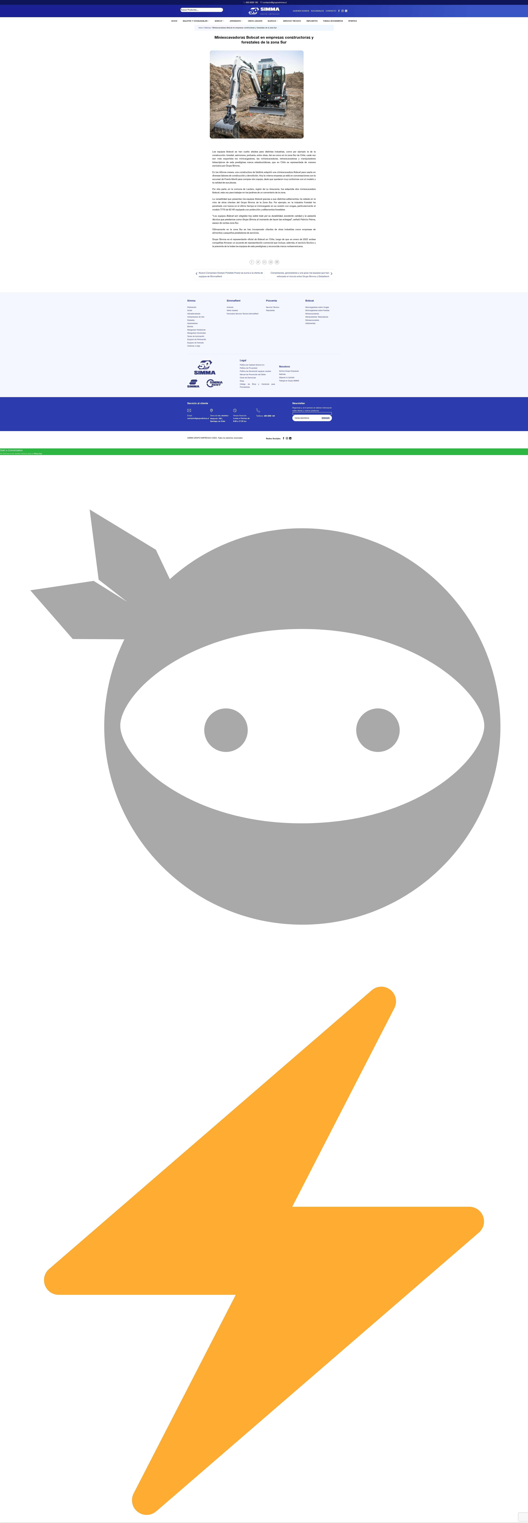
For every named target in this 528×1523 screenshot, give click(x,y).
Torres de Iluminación (195, 336)
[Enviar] (225, 9)
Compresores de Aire (195, 317)
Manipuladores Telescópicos (316, 317)
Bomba (190, 326)
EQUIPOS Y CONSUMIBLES (195, 21)
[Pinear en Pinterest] (270, 262)
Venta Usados (232, 310)
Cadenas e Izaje (193, 346)
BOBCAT (218, 21)
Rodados (191, 320)
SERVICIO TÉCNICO (292, 21)
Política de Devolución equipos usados (255, 371)
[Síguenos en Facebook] (339, 11)
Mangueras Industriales (196, 333)
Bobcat (309, 300)
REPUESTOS (311, 21)
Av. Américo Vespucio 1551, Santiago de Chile (219, 418)
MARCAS (272, 21)
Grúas (189, 310)
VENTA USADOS (255, 21)
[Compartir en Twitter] (258, 262)
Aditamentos (310, 323)
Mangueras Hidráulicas (196, 330)
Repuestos (270, 310)
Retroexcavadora (312, 320)
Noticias (207, 28)
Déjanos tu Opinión (286, 377)
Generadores (192, 323)
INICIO (174, 21)
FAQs (242, 381)
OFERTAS (352, 21)
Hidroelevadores (193, 314)
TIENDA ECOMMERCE (333, 21)
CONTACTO (331, 11)
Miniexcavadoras (312, 314)
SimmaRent (233, 300)
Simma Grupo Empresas (289, 371)
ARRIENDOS (235, 21)
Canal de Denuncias (248, 378)
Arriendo (230, 307)
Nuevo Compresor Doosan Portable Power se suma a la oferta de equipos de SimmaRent (231, 275)
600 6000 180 (252, 2)
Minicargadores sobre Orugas (317, 307)
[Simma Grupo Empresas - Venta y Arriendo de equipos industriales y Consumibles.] (264, 11)
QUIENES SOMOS (301, 11)
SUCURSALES (317, 11)
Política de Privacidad (248, 368)
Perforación (191, 307)
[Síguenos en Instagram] (342, 11)
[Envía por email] (264, 262)
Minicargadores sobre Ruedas (317, 310)
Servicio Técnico (272, 307)
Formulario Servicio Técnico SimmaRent (242, 314)
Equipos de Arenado (195, 343)
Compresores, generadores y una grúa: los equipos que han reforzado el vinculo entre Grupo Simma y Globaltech (300, 275)
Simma (191, 300)
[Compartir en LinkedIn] (277, 262)
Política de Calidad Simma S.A (252, 365)
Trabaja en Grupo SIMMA (289, 381)
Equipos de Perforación (196, 339)
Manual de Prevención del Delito (253, 374)
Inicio (201, 28)
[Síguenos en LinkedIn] (346, 11)
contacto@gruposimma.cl (275, 2)
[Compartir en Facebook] (252, 262)
